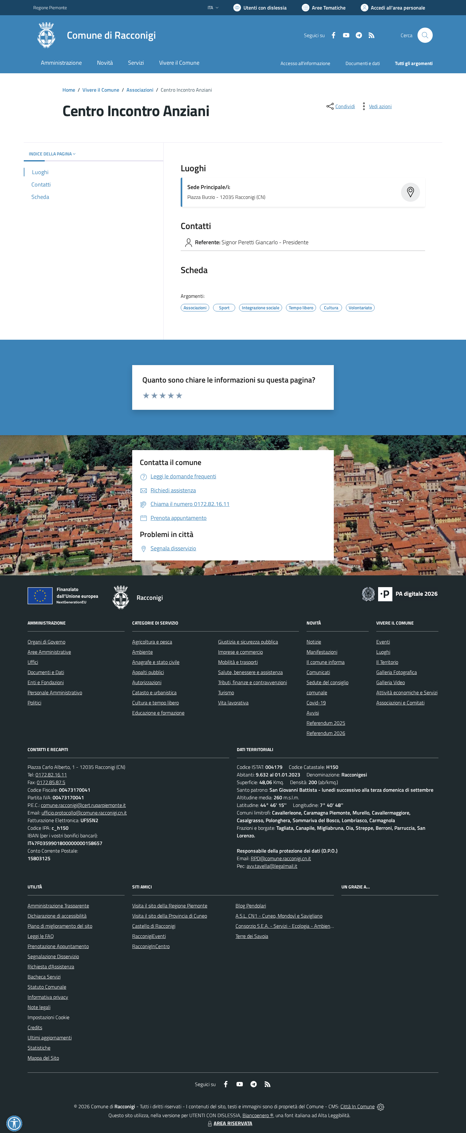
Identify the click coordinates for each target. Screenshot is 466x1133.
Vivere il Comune (100, 90)
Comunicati (318, 672)
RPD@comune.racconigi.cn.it (281, 858)
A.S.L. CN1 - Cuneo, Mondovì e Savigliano (279, 916)
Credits (35, 1027)
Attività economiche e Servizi (406, 692)
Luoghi (383, 652)
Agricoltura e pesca (152, 641)
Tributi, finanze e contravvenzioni (252, 682)
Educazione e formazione (158, 713)
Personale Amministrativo (55, 692)
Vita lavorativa (233, 702)
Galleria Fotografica (396, 672)
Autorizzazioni (146, 682)
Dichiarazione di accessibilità (57, 916)
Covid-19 (316, 702)
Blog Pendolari (251, 905)
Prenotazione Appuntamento (58, 946)
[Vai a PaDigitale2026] (399, 593)
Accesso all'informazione (305, 63)
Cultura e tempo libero (155, 702)
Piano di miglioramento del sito (60, 926)
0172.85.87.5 (51, 782)
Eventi (383, 641)
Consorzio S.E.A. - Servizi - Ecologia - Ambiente (285, 926)
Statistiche (39, 1047)
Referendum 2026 (326, 733)
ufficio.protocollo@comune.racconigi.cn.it (84, 812)
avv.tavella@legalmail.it (272, 866)
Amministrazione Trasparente (58, 905)
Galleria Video (390, 682)
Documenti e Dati (46, 672)
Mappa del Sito (43, 1058)
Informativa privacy (48, 997)
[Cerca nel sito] (425, 35)
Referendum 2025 (326, 723)
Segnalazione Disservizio (53, 956)
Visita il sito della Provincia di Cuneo (169, 916)
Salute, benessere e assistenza (250, 672)
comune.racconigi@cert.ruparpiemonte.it (83, 805)
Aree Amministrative (49, 652)
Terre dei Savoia (252, 936)
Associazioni (139, 90)
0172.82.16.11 (51, 774)
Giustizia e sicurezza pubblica (248, 641)
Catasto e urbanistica (154, 692)
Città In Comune (357, 1106)
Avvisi (313, 713)
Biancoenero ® (258, 1115)
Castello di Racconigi (153, 926)
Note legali (39, 1007)
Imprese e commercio (240, 652)
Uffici (33, 662)
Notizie (314, 641)
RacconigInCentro (151, 946)
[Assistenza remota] (380, 1106)
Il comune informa (326, 662)
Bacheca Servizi (44, 976)
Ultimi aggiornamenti (50, 1037)
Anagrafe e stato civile (155, 662)
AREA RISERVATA (233, 1123)
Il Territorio (387, 662)
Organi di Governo (46, 641)
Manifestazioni (322, 652)
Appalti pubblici (148, 672)
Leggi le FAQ (41, 936)
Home (68, 90)
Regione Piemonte (50, 7)
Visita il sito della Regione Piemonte (169, 905)
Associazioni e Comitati (400, 702)
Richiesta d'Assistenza (51, 966)
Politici (34, 702)
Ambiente (142, 652)
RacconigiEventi (149, 936)
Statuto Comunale (47, 987)
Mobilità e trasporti (238, 662)
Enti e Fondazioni (46, 682)
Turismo (226, 692)
